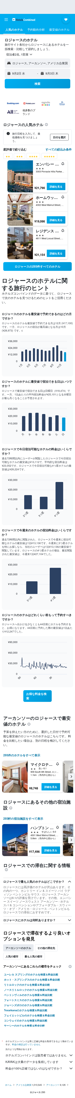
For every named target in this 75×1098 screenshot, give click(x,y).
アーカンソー (52, 1084)
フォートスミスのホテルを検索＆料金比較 (28, 1000)
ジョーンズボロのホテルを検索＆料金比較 (28, 1005)
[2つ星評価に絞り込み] (8, 157)
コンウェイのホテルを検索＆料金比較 (25, 1020)
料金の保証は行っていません (26, 1044)
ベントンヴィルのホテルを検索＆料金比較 (28, 995)
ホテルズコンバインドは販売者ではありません (36, 1055)
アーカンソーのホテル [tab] (18, 948)
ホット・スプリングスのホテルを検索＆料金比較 (32, 979)
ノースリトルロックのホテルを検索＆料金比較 (31, 990)
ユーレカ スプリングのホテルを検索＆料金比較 (31, 974)
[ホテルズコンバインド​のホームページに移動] (23, 19)
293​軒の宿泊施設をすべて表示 (23, 818)
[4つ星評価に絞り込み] (33, 157)
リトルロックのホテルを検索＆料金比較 (27, 984)
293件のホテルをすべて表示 (21, 755)
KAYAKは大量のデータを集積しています (31, 1062)
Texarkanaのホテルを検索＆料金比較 (25, 1010)
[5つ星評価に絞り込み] (49, 157)
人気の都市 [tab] (12, 956)
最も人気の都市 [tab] (33, 956)
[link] (37, 266)
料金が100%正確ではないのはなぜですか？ (33, 1068)
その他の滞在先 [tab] (46, 948)
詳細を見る (56, 186)
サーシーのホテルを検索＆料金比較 (24, 1025)
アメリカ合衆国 (23, 1084)
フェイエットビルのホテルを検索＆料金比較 (29, 1015)
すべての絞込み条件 (59, 149)
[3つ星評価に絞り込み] (19, 157)
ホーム (8, 1084)
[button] (6, 20)
